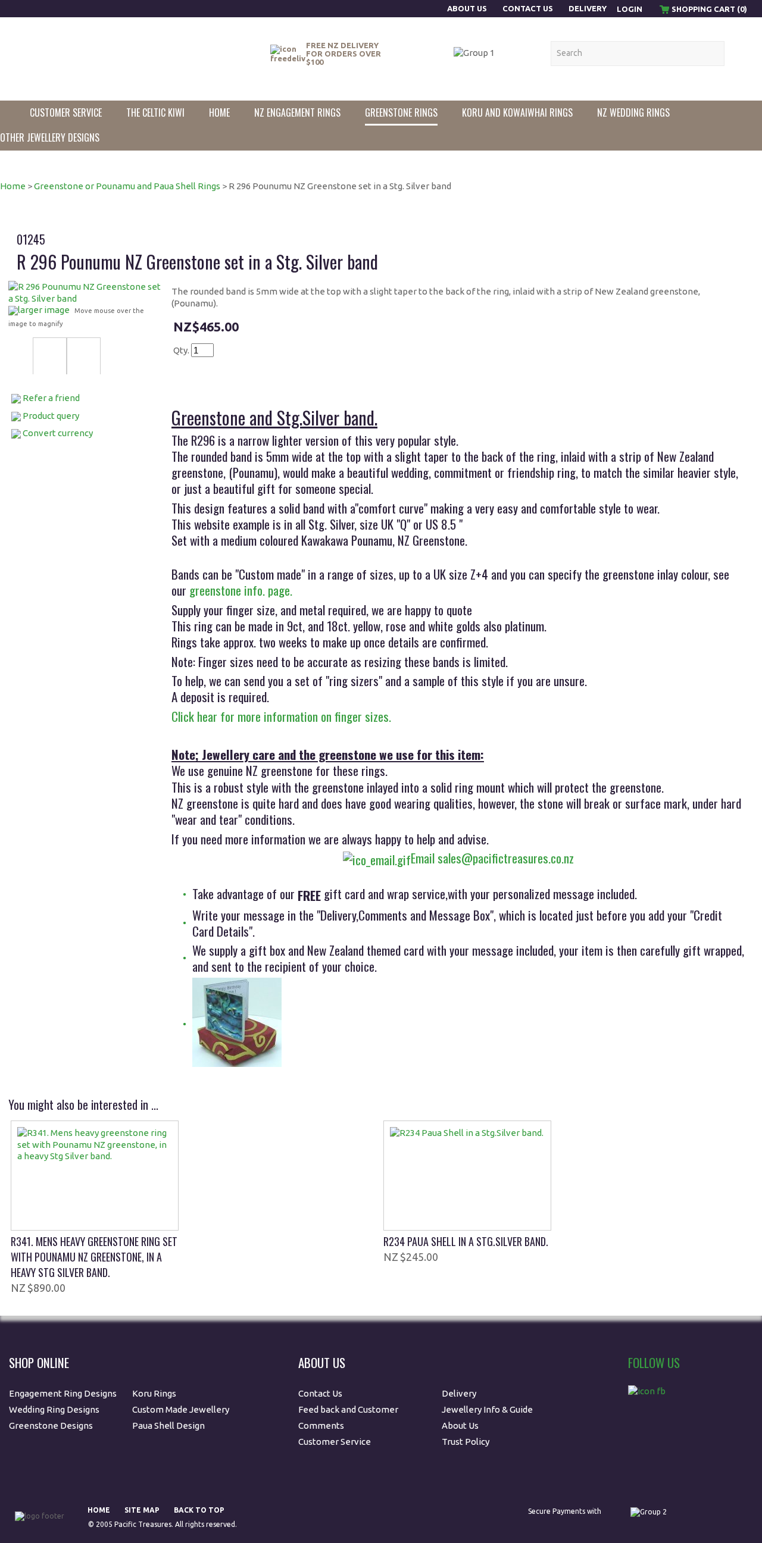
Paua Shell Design (168, 1425)
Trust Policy (465, 1441)
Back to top (199, 1510)
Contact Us (527, 8)
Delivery (588, 8)
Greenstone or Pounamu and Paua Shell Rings (127, 186)
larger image (44, 310)
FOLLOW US (654, 1362)
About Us (468, 8)
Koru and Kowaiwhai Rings (517, 112)
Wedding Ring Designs (55, 1409)
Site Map (142, 1510)
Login (629, 9)
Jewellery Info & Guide (487, 1409)
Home (219, 112)
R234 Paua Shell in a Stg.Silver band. (465, 1241)
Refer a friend (51, 398)
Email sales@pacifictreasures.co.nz (492, 858)
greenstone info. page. (240, 590)
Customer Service (66, 112)
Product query (51, 416)
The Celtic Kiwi (155, 112)
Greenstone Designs (51, 1425)
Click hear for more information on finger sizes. (281, 716)
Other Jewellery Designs (49, 137)
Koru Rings (154, 1393)
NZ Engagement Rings (297, 112)
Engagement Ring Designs (63, 1393)
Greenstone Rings (401, 112)
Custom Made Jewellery (181, 1409)
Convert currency (58, 433)
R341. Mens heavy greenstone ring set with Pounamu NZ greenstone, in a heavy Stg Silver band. (94, 1257)
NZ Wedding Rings (633, 112)
